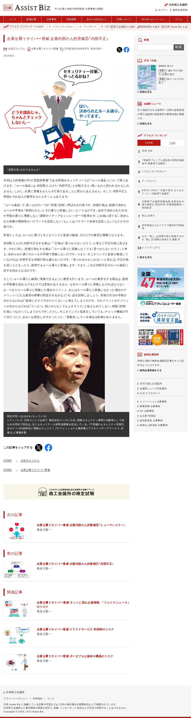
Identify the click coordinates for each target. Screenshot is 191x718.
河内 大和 (147, 151)
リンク (51, 698)
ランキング (21, 26)
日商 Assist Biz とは (176, 26)
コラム (178, 19)
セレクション (152, 19)
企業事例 (51, 19)
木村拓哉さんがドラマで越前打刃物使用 (163, 227)
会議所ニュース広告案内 (153, 388)
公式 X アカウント (150, 393)
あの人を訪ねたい (96, 19)
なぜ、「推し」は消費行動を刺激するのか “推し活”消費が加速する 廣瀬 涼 (163, 237)
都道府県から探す (150, 26)
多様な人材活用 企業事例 (153, 425)
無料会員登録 (180, 10)
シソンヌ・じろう (151, 247)
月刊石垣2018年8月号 (76, 48)
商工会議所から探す (124, 26)
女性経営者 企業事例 (151, 420)
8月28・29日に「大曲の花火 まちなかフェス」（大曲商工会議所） (163, 192)
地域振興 (71, 19)
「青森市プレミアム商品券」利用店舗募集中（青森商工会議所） (163, 161)
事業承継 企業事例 (150, 406)
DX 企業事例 (147, 411)
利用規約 (38, 698)
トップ (12, 19)
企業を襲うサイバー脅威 (44, 48)
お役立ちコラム (16, 48)
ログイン (163, 10)
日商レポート (123, 19)
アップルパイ (79, 27)
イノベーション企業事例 (153, 401)
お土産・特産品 (148, 416)
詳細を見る (146, 92)
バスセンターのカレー (53, 27)
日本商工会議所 (15, 692)
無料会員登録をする (151, 370)
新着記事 (31, 19)
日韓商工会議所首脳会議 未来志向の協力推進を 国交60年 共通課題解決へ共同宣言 (163, 204)
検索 (178, 47)
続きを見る (146, 257)
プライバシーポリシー (15, 698)
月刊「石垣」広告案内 (151, 383)
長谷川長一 (97, 48)
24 (149, 142)
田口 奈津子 (148, 215)
